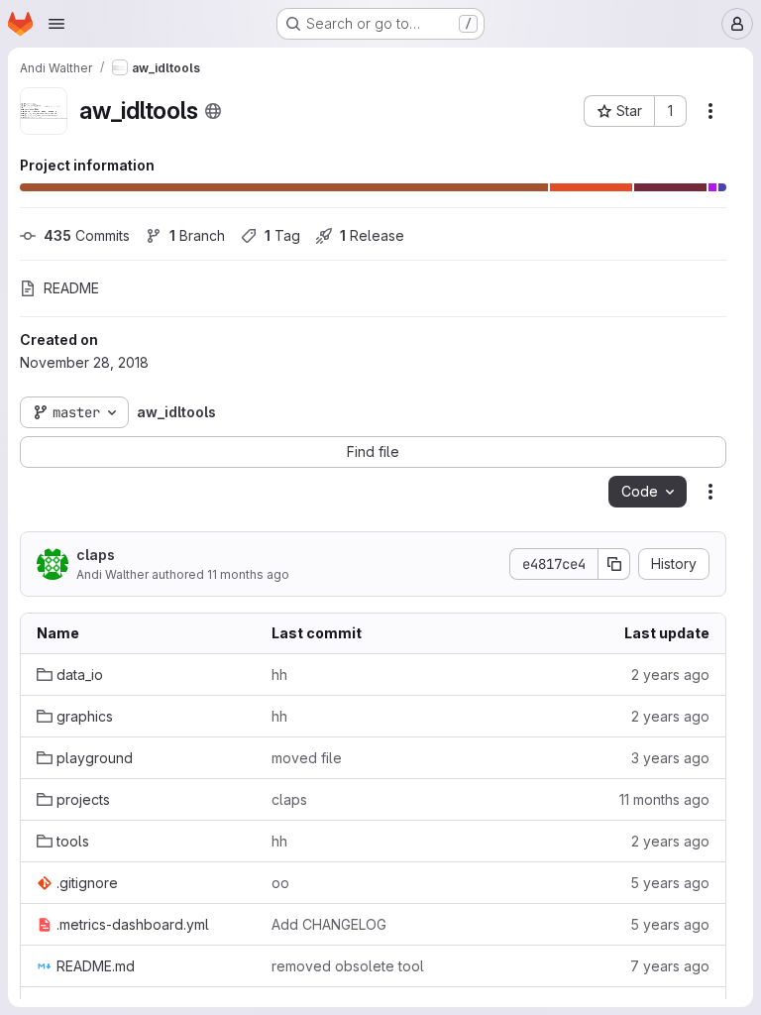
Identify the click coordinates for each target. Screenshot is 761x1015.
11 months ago (248, 574)
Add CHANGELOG (329, 924)
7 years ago (669, 966)
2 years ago (670, 674)
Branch (197, 235)
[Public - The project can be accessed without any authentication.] (213, 111)
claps (95, 554)
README (71, 288)
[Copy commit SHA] (614, 564)
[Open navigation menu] (56, 24)
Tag (282, 235)
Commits (87, 235)
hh (279, 674)
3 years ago (670, 757)
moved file (307, 757)
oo (280, 882)
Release (372, 235)
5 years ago (669, 882)
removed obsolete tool (348, 966)
